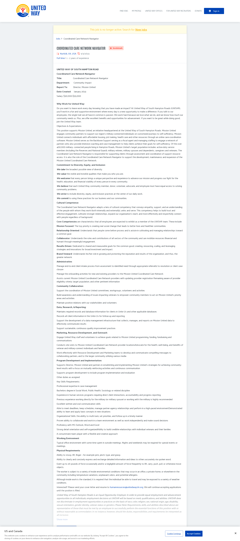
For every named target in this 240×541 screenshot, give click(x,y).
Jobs (58, 38)
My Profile (136, 10)
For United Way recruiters (178, 10)
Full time (61, 58)
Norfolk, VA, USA (68, 54)
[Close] (235, 533)
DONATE (198, 10)
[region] (120, 534)
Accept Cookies (194, 533)
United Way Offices (153, 10)
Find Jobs (124, 10)
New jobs (141, 29)
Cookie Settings (174, 533)
